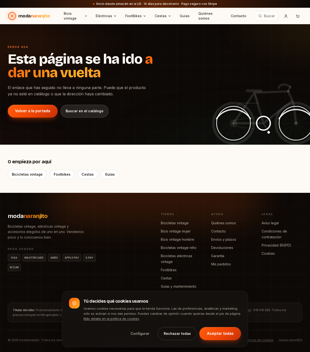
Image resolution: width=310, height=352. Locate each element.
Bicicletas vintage (27, 174)
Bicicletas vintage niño (178, 248)
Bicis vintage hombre (177, 239)
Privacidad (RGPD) (276, 245)
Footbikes (62, 174)
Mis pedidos (221, 264)
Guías (110, 174)
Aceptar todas (220, 333)
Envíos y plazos (223, 239)
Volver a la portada (32, 111)
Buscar (269, 16)
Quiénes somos (223, 223)
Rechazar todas (177, 333)
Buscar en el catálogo (84, 111)
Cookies (268, 253)
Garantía (217, 256)
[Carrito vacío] (297, 16)
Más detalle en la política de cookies (111, 319)
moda (28, 216)
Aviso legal (270, 223)
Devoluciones (222, 248)
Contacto (218, 231)
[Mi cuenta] (286, 16)
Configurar (140, 333)
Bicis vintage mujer (176, 231)
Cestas (88, 174)
